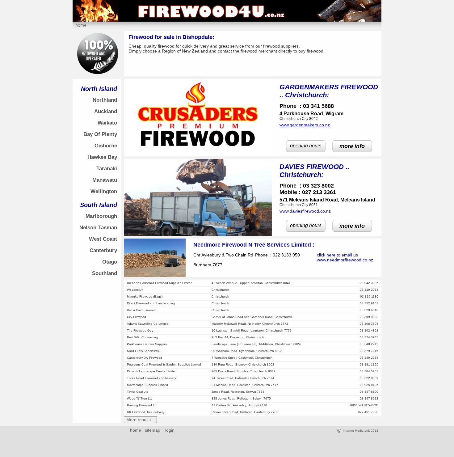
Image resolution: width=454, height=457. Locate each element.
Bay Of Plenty (100, 134)
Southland (104, 273)
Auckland (105, 111)
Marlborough (101, 216)
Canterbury (103, 250)
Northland (105, 100)
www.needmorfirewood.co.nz (345, 259)
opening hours (306, 145)
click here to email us (337, 254)
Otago (109, 262)
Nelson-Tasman (98, 228)
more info (352, 146)
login (168, 430)
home (81, 25)
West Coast (103, 239)
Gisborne (106, 146)
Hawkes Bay (102, 157)
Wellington (103, 191)
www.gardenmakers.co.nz (305, 124)
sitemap (153, 430)
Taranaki (106, 168)
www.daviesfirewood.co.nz (305, 211)
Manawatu (104, 180)
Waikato (107, 123)
